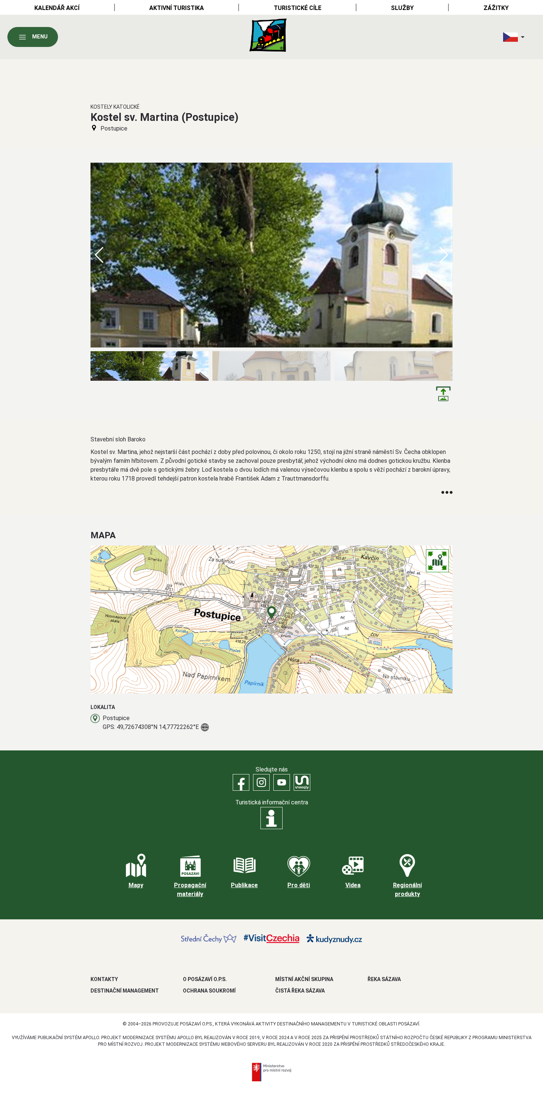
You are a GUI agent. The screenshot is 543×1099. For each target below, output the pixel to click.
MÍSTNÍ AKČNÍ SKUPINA (304, 979)
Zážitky (496, 7)
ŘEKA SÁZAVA (384, 979)
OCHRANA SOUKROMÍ (209, 991)
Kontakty (104, 979)
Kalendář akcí (56, 7)
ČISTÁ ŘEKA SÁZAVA (300, 991)
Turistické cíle (297, 7)
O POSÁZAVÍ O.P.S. (205, 979)
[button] (444, 255)
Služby (402, 7)
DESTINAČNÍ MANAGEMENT (124, 991)
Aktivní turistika (176, 7)
